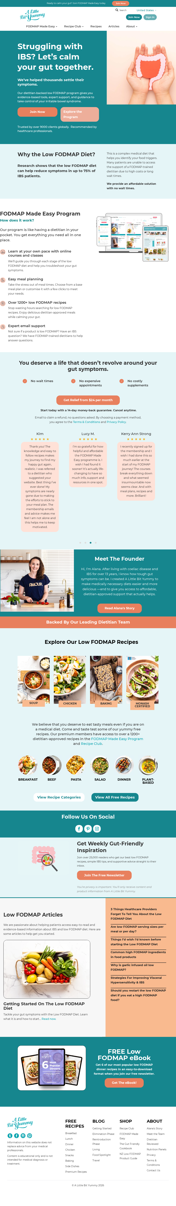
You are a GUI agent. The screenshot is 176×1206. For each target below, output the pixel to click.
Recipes (96, 26)
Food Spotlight (101, 1155)
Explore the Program (72, 114)
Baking (69, 1160)
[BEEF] (52, 771)
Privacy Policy (116, 422)
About (131, 26)
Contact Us (153, 1170)
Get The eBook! (124, 1083)
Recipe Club (73, 26)
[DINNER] (124, 771)
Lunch (69, 1138)
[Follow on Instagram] (97, 829)
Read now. (49, 1019)
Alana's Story (154, 1128)
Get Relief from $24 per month (88, 400)
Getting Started (101, 1128)
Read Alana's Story (120, 608)
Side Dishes (72, 1166)
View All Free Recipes (115, 797)
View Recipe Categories (59, 797)
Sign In (150, 17)
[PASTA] (76, 771)
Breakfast (71, 1133)
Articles (113, 26)
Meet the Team (156, 1134)
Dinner (69, 1144)
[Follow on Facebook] (79, 829)
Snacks (69, 1155)
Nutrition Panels (156, 1149)
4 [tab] (96, 543)
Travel (96, 1160)
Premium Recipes (76, 1171)
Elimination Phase (103, 1134)
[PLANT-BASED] (148, 771)
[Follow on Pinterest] (88, 829)
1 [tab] (80, 543)
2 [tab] (85, 543)
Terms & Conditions (86, 422)
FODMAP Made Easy (41, 26)
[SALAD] (100, 771)
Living (96, 1149)
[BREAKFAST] (28, 771)
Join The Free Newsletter (104, 875)
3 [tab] (90, 543)
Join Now (121, 3)
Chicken (70, 1149)
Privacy (151, 1155)
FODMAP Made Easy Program (117, 739)
